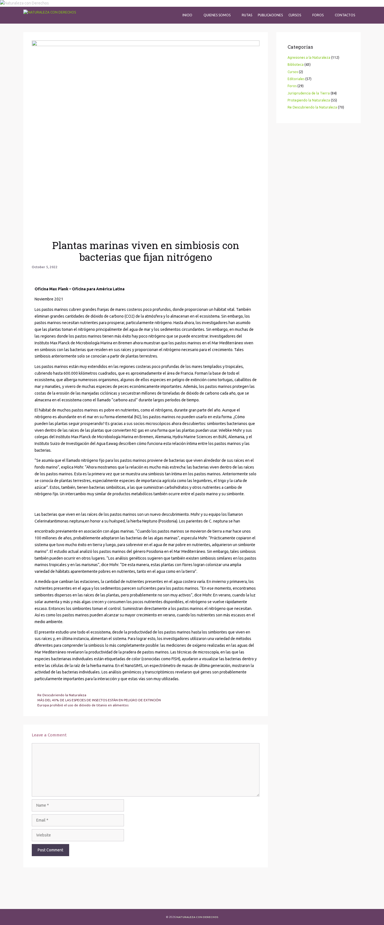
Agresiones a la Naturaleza (309, 57)
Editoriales (296, 79)
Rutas (247, 15)
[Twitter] (48, 900)
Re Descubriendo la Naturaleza (61, 695)
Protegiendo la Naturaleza (309, 100)
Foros (318, 15)
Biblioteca (296, 64)
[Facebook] (33, 900)
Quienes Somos (217, 15)
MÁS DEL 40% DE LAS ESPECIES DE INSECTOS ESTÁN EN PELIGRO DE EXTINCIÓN (99, 700)
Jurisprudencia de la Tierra (309, 93)
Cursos (294, 15)
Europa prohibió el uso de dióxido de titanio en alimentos (82, 705)
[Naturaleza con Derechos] (50, 15)
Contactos (345, 15)
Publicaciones (270, 15)
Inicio (187, 15)
